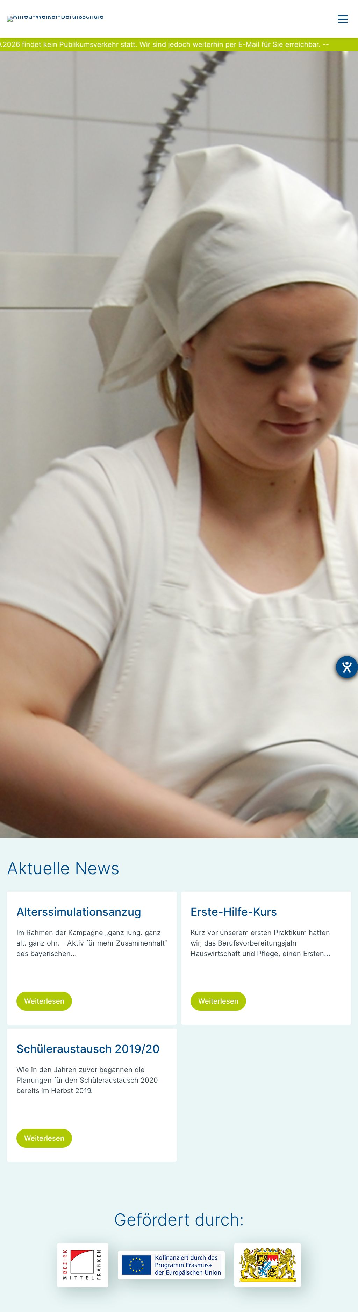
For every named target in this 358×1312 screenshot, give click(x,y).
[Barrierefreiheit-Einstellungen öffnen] (347, 667)
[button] (342, 18)
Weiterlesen (44, 1001)
